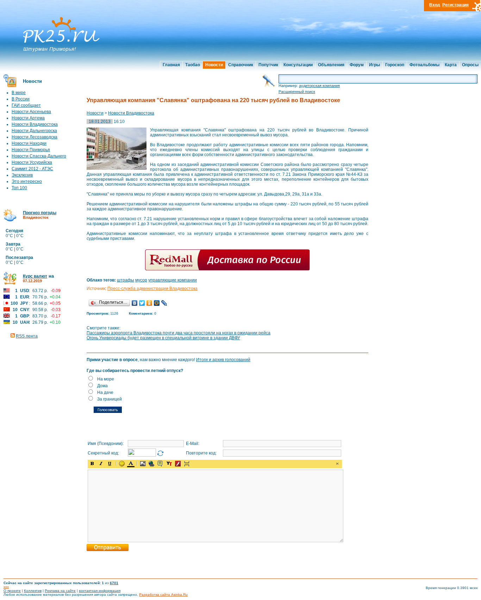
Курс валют (35, 276)
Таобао (192, 64)
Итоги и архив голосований (223, 359)
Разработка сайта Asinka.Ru (163, 594)
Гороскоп (394, 64)
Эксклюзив (22, 175)
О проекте (12, 591)
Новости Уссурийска (32, 162)
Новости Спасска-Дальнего (39, 156)
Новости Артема (28, 118)
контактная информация (99, 591)
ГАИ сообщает (26, 105)
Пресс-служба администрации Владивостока (152, 288)
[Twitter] (142, 303)
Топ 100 (19, 187)
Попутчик (268, 64)
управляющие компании (172, 280)
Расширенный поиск (297, 91)
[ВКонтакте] (134, 303)
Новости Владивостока (35, 124)
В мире (19, 92)
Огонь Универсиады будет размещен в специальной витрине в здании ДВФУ (163, 337)
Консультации (298, 64)
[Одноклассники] (149, 303)
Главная (171, 64)
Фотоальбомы (424, 64)
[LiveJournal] (164, 303)
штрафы (125, 280)
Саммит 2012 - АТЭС (32, 168)
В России (21, 99)
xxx (6, 587)
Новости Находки (29, 143)
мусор (141, 280)
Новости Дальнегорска (34, 130)
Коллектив (33, 591)
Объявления (331, 64)
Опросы (470, 64)
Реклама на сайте (60, 591)
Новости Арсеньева (31, 111)
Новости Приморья (31, 149)
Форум (357, 64)
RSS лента (27, 336)
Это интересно (27, 181)
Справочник (240, 64)
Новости (214, 64)
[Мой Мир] (157, 303)
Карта (451, 64)
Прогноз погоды (39, 212)
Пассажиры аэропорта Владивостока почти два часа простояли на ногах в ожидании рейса (178, 332)
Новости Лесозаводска (34, 137)
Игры (374, 64)
